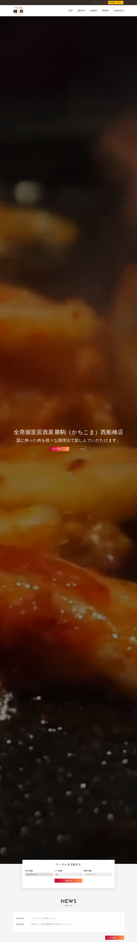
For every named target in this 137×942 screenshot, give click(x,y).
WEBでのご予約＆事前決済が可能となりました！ (76, 924)
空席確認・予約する (115, 3)
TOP (70, 10)
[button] (68, 874)
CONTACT (119, 10)
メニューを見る (79, 449)
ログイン (97, 3)
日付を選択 (29, 870)
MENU (93, 10)
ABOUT (81, 10)
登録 (104, 3)
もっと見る (111, 937)
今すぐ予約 (56, 449)
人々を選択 (58, 870)
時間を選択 (88, 870)
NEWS (105, 10)
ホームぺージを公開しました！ (76, 918)
